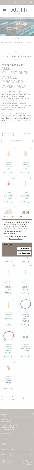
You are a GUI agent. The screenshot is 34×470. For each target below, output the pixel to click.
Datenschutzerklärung (16, 239)
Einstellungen (7, 245)
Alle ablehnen (24, 248)
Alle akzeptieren (24, 253)
